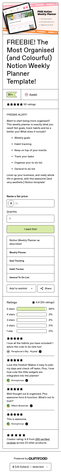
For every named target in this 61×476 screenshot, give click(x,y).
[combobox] (21, 288)
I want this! (30, 229)
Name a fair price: (17, 196)
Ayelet (33, 94)
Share (48, 288)
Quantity (12, 211)
